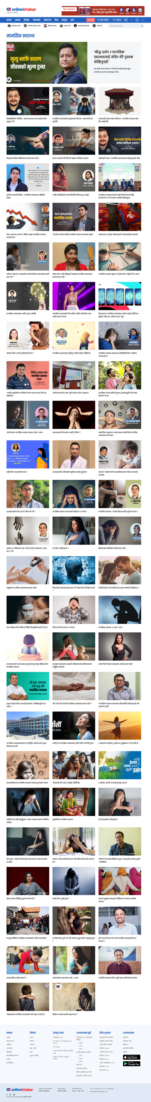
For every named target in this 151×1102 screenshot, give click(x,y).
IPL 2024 (56, 1047)
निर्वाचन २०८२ (104, 1059)
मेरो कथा (79, 1065)
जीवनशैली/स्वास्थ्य (12, 1056)
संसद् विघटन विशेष (106, 1045)
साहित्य (9, 1045)
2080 (81, 1043)
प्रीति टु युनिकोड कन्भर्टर (84, 1072)
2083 (80, 1061)
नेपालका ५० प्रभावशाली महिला (84, 1038)
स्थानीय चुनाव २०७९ (106, 1052)
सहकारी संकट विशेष (106, 1037)
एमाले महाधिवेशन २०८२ (107, 1063)
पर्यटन (32, 1041)
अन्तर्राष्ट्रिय (10, 1063)
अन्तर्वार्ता (9, 1048)
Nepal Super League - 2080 (61, 1058)
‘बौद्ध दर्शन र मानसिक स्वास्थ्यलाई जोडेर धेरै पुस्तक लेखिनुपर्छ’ (113, 57)
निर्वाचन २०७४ (104, 1048)
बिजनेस (26, 20)
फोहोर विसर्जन (101, 25)
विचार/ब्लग (10, 1041)
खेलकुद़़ (9, 1052)
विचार (56, 20)
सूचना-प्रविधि (34, 1056)
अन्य (72, 20)
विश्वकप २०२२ (104, 1066)
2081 (80, 1046)
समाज (8, 1037)
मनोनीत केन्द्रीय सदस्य (34, 25)
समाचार (17, 20)
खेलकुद (64, 20)
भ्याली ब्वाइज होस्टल (83, 25)
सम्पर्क (125, 1052)
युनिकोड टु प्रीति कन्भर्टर (84, 1076)
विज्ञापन (125, 1045)
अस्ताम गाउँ (67, 25)
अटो (31, 1052)
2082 (81, 1049)
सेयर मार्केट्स (104, 20)
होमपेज (9, 20)
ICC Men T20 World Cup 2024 (62, 1042)
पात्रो (91, 20)
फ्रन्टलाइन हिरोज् (81, 1068)
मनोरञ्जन (47, 20)
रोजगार (32, 1045)
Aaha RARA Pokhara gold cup (63, 1052)
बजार (31, 1037)
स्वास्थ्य (118, 20)
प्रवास (8, 1059)
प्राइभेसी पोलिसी (128, 1048)
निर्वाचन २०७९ (104, 1056)
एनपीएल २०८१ (58, 1037)
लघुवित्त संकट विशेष (106, 1041)
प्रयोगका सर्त (127, 1041)
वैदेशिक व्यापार (52, 25)
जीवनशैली (36, 20)
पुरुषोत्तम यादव (16, 25)
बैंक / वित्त (33, 1048)
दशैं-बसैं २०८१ (104, 1070)
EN (126, 19)
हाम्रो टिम (126, 1037)
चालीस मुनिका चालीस (83, 1052)
